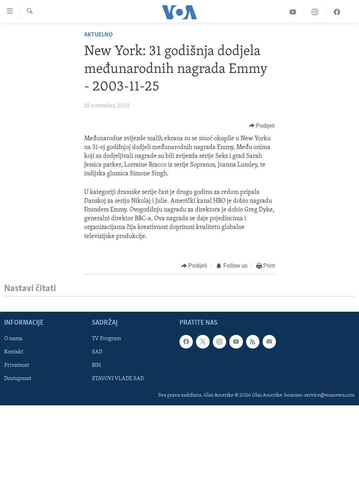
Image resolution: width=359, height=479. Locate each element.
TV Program (106, 339)
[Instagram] (315, 12)
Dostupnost (17, 379)
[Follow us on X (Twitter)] (202, 341)
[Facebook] (337, 12)
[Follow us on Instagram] (219, 341)
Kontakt (13, 352)
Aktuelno (98, 35)
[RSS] (252, 341)
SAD (97, 352)
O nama (13, 339)
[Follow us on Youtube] (236, 341)
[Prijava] (269, 341)
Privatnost (16, 366)
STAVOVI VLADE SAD (118, 379)
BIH (96, 366)
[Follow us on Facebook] (186, 341)
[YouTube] (293, 12)
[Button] (262, 125)
